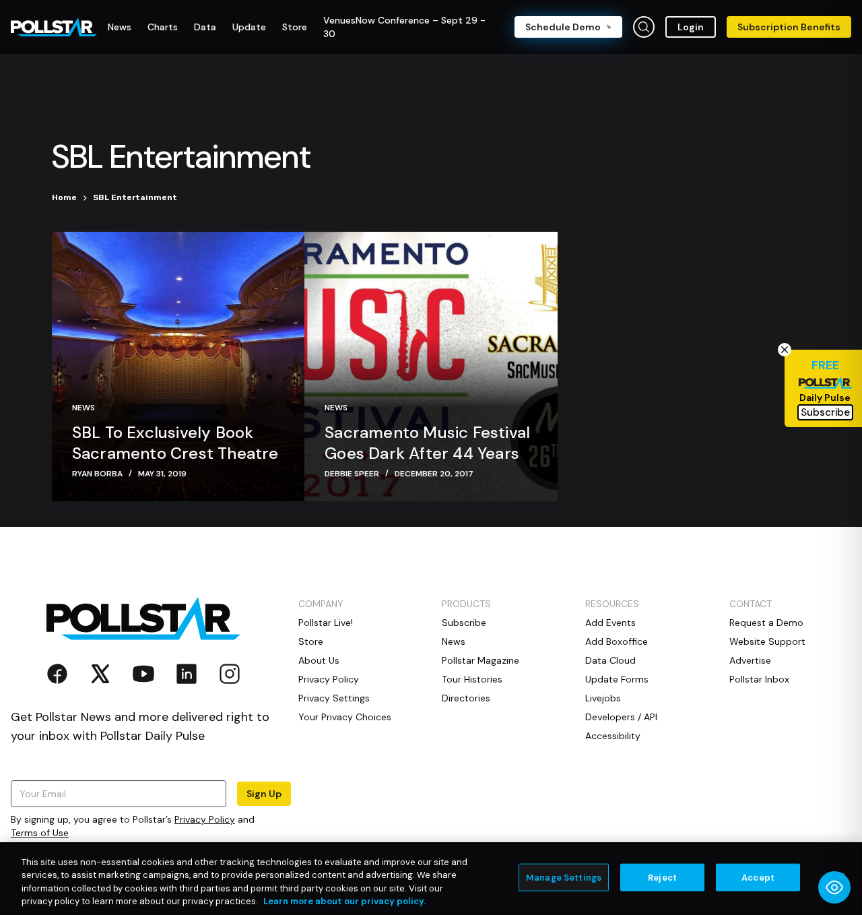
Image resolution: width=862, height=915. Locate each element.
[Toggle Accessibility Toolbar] (834, 887)
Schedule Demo (563, 27)
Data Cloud (610, 660)
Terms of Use (40, 833)
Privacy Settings (334, 698)
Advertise (750, 660)
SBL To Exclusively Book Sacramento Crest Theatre (175, 443)
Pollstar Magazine (480, 660)
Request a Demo (766, 623)
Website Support (767, 641)
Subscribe (464, 623)
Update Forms (617, 679)
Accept (757, 877)
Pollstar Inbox (759, 679)
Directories (466, 698)
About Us (318, 660)
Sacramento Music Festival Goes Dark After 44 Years (427, 443)
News (83, 407)
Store (310, 641)
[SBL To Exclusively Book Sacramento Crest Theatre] (178, 366)
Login (690, 27)
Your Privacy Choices (344, 717)
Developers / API (621, 717)
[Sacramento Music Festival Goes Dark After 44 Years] (430, 366)
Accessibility (612, 736)
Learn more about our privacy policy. (344, 901)
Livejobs (603, 698)
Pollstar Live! (325, 623)
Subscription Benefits (788, 27)
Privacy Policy (204, 819)
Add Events (610, 623)
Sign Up (263, 794)
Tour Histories (472, 679)
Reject (662, 877)
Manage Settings (563, 877)
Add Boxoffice (616, 641)
